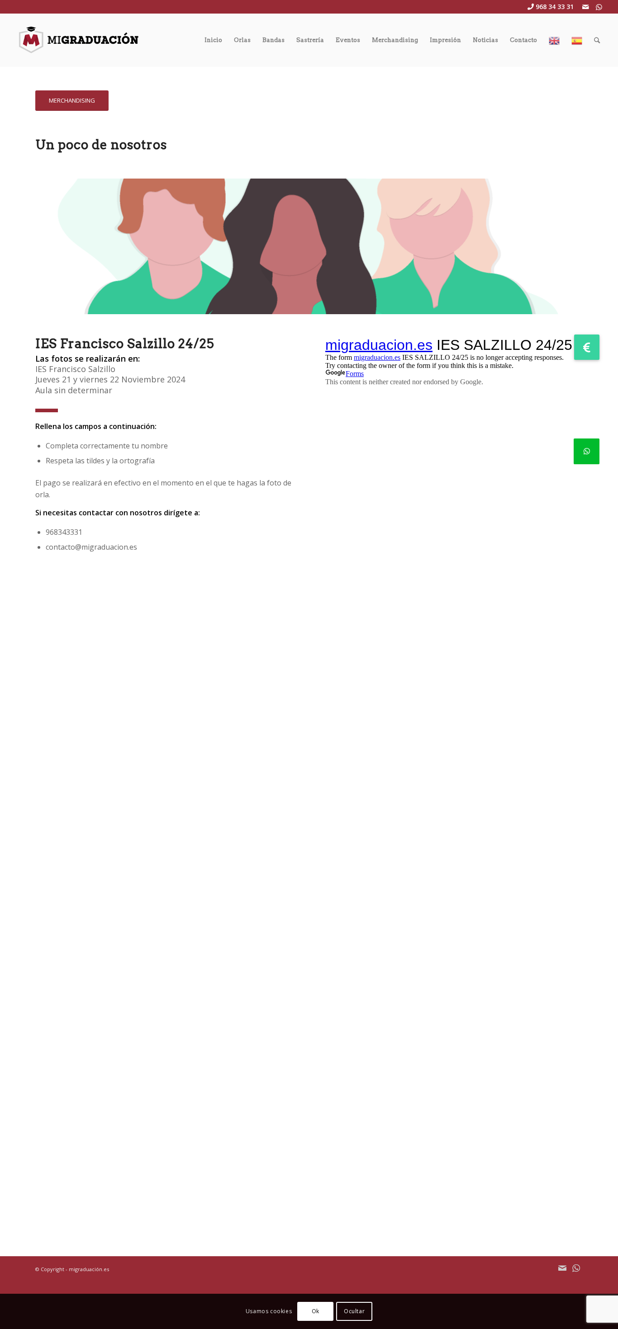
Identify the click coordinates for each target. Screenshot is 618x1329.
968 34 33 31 (555, 6)
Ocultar (354, 1311)
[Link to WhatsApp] (599, 7)
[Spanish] (577, 40)
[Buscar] (597, 40)
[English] (554, 40)
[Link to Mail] (585, 7)
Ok (315, 1311)
